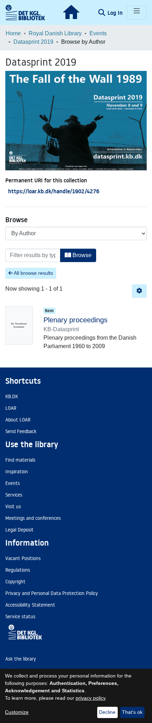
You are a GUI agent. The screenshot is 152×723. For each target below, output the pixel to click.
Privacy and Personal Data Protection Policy (51, 593)
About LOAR (17, 420)
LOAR (10, 408)
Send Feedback (20, 431)
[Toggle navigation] (137, 13)
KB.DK (11, 396)
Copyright (15, 581)
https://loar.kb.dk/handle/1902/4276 (53, 191)
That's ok (132, 712)
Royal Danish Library (55, 33)
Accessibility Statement (30, 605)
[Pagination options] (139, 291)
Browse (81, 255)
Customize (17, 712)
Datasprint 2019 (33, 42)
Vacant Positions (23, 558)
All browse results (33, 273)
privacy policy (90, 698)
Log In (115, 13)
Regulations (17, 570)
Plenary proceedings (75, 320)
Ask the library (20, 659)
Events (98, 33)
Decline (107, 712)
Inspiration (16, 471)
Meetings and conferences (33, 518)
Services (13, 495)
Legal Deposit (19, 530)
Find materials (20, 460)
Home (13, 33)
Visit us (13, 506)
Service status (20, 616)
